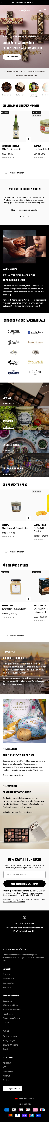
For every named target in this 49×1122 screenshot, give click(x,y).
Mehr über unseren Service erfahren (18, 812)
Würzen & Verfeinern (11, 1018)
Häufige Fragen (9, 1040)
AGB (4, 1067)
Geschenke (7, 1001)
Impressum (7, 1063)
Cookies (6, 1080)
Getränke (6, 1022)
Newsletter (7, 987)
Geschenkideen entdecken (14, 775)
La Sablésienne (40, 525)
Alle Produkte (8, 403)
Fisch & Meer (8, 1014)
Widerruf (6, 1076)
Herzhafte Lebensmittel (12, 1009)
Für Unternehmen (10, 1036)
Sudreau (37, 146)
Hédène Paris (7, 606)
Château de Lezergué (10, 146)
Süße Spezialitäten (10, 1005)
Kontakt (6, 1049)
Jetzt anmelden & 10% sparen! (25, 883)
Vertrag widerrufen (12, 1088)
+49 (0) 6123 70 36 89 (26, 958)
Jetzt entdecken (12, 57)
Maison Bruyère (40, 606)
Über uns (6, 974)
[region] (24, 924)
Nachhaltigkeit (8, 983)
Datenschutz (8, 1071)
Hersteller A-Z (8, 978)
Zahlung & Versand (10, 1045)
